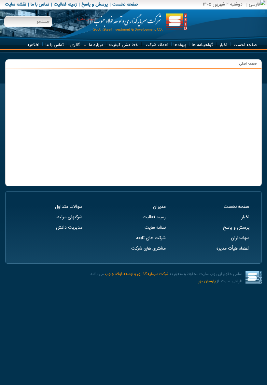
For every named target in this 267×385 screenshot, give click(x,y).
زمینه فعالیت (65, 4)
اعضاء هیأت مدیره (233, 249)
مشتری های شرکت (148, 249)
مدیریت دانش (69, 228)
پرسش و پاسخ (94, 4)
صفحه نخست (125, 4)
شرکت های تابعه (151, 238)
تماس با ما (40, 4)
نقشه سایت (15, 4)
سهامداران (240, 238)
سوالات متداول (68, 207)
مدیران (159, 207)
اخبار (245, 217)
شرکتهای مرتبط (69, 217)
